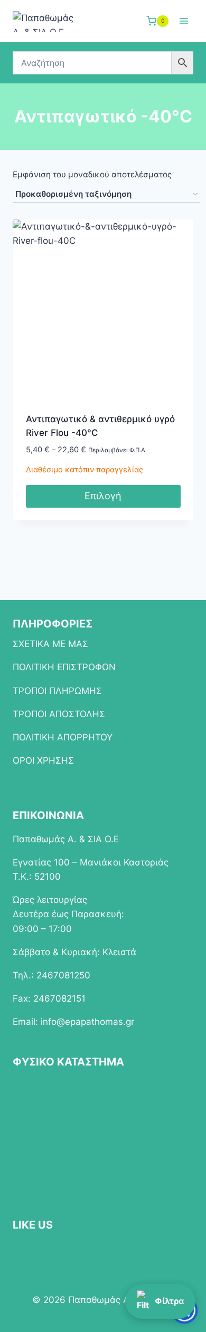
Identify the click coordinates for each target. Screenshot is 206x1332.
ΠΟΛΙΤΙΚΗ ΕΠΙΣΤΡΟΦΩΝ (64, 667)
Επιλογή (103, 495)
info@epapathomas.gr (87, 1021)
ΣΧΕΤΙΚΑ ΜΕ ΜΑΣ (50, 644)
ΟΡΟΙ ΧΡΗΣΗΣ (43, 760)
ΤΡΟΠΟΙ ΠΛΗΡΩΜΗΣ (57, 691)
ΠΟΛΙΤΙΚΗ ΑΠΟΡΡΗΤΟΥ (63, 737)
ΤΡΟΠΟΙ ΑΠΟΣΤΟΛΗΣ (59, 714)
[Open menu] (183, 21)
